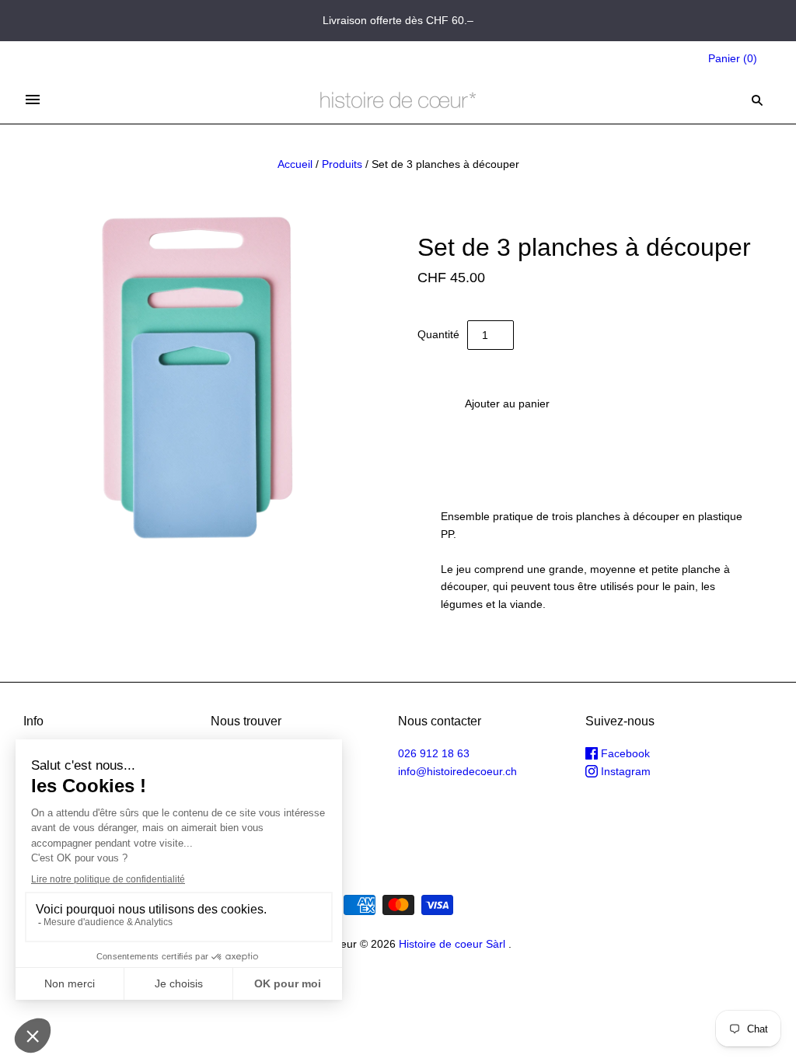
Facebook (624, 753)
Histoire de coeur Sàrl (452, 944)
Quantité (438, 334)
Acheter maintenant (507, 449)
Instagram (624, 771)
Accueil (295, 164)
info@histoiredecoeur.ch (457, 771)
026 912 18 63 (434, 753)
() (732, 58)
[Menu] (32, 100)
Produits (342, 164)
